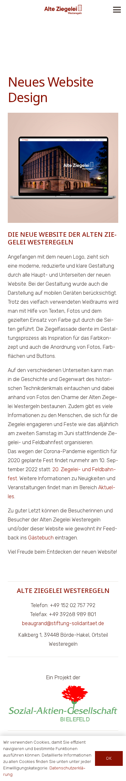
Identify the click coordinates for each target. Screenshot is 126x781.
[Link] (63, 9)
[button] (117, 10)
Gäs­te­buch (41, 538)
